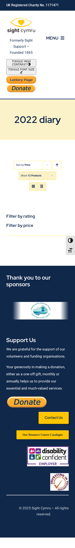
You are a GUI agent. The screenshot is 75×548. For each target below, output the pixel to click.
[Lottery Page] (21, 77)
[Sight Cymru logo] (21, 19)
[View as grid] (33, 186)
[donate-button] (21, 85)
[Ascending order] (57, 165)
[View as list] (42, 186)
